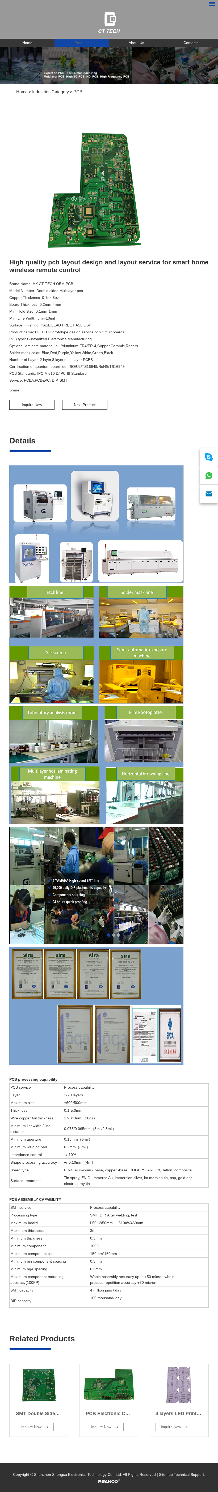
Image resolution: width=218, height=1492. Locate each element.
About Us (136, 43)
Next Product (85, 405)
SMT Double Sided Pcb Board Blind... (58, 1413)
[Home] (109, 22)
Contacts (190, 43)
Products (81, 43)
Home (27, 43)
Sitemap (166, 1474)
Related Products (42, 1338)
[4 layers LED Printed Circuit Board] (179, 1385)
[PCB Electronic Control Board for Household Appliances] (109, 1385)
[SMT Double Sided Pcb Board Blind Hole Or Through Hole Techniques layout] (39, 1385)
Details (22, 440)
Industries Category (50, 92)
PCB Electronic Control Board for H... (128, 1413)
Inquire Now (32, 405)
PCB (77, 92)
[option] (109, 65)
